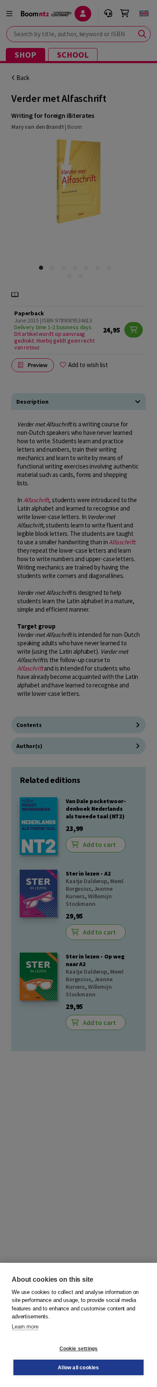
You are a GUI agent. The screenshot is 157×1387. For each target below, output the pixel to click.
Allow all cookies (78, 1368)
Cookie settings (78, 1349)
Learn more (25, 1326)
